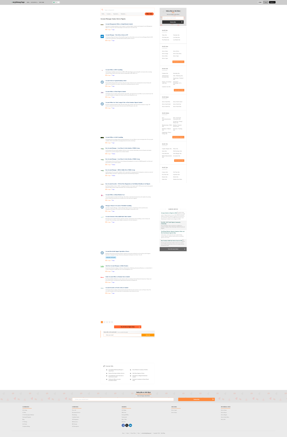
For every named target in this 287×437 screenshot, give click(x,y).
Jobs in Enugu (165, 53)
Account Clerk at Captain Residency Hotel (116, 80)
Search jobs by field (179, 90)
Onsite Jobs (164, 179)
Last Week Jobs (176, 37)
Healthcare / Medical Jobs (166, 129)
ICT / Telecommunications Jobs (166, 119)
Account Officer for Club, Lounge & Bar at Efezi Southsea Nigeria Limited (124, 102)
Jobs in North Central (177, 101)
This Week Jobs (165, 37)
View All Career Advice (173, 249)
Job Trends (24, 424)
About (123, 433)
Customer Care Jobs (166, 86)
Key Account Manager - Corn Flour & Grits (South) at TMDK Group (123, 148)
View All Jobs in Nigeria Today (128, 326)
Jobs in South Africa (225, 417)
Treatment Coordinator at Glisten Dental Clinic (140, 380)
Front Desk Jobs (165, 153)
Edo (113, 200)
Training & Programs (26, 417)
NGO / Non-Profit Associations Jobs (177, 118)
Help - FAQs (124, 419)
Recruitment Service (76, 412)
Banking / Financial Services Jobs (177, 125)
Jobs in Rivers (176, 51)
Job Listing (24, 410)
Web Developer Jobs (177, 151)
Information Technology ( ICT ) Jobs (177, 83)
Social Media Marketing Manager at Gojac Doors (116, 370)
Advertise (124, 421)
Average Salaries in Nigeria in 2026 (169, 213)
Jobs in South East (166, 106)
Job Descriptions (75, 426)
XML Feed (124, 412)
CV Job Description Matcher (28, 414)
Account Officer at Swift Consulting (114, 137)
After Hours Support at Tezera (138, 373)
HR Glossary (74, 424)
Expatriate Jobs (176, 174)
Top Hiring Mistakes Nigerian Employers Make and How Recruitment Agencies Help (172, 232)
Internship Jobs (176, 73)
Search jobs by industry (178, 137)
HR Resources (75, 421)
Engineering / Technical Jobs (178, 79)
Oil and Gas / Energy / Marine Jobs (178, 122)
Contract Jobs (165, 172)
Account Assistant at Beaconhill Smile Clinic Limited (118, 216)
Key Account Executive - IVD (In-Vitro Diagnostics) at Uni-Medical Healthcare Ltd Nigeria (128, 183)
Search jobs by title (179, 160)
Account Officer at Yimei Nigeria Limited (116, 91)
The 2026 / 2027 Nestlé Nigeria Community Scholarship (170, 223)
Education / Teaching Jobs (177, 129)
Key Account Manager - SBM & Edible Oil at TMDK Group (120, 170)
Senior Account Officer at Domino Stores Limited (118, 276)
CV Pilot (24, 412)
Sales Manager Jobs (177, 153)
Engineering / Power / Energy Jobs (166, 133)
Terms (139, 433)
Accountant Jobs (176, 155)
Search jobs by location (178, 61)
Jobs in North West (177, 106)
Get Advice (34, 2)
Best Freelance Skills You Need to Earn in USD (171, 240)
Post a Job (74, 410)
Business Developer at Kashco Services (116, 373)
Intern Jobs (164, 151)
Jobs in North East (177, 104)
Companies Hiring (26, 426)
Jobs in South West (166, 101)
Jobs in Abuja (165, 51)
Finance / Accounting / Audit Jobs (167, 82)
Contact (127, 433)
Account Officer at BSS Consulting (114, 69)
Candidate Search (75, 417)
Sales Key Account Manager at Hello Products (117, 265)
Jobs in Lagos (165, 58)
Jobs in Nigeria (224, 414)
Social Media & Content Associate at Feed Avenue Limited (116, 376)
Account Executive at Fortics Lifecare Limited (117, 287)
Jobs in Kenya (224, 412)
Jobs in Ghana (224, 410)
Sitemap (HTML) (125, 414)
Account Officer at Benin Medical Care (115, 194)
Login (260, 2)
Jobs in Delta (164, 56)
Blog (23, 419)
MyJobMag (163, 433)
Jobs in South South (166, 104)
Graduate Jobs (165, 73)
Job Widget (124, 410)
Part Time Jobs (165, 174)
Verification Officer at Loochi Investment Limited (114, 380)
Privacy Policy (133, 433)
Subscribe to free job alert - (115, 332)
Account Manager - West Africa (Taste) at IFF (117, 35)
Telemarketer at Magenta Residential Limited (139, 376)
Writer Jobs (175, 148)
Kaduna (113, 153)
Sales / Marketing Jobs (178, 75)
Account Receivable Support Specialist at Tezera (117, 251)
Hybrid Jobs (175, 177)
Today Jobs (164, 35)
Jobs (28, 2)
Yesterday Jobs (176, 35)
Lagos (113, 29)
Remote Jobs (164, 177)
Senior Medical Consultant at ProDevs (140, 369)
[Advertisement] (127, 55)
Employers (272, 2)
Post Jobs (41, 2)
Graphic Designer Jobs (167, 148)
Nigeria (56, 2)
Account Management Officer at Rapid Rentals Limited (119, 24)
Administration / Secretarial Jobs (165, 76)
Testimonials (124, 417)
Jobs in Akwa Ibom (177, 53)
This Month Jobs (165, 39)
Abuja (113, 260)
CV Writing (24, 421)
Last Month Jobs (176, 39)
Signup (265, 2)
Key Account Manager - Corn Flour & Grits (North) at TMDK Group (123, 159)
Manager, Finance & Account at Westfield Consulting (118, 205)
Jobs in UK (223, 419)
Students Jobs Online (177, 179)
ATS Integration (75, 419)
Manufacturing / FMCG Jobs (167, 125)
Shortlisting (74, 414)
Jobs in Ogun (176, 56)
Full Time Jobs (176, 172)
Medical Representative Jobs (167, 156)
